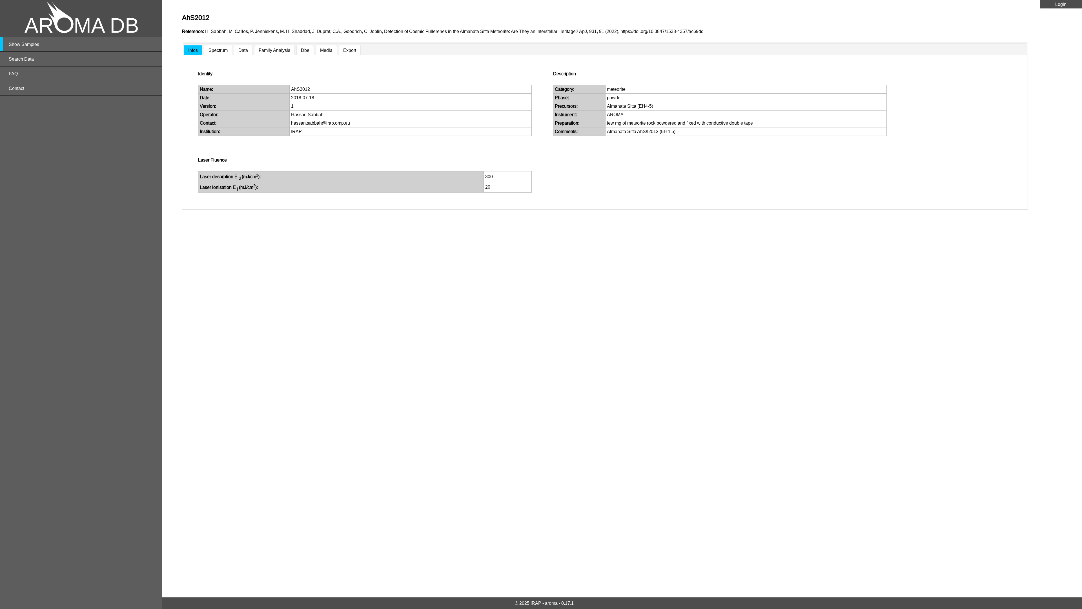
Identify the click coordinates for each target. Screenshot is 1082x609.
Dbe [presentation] (305, 50)
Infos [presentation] (193, 50)
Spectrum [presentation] (218, 50)
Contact (16, 88)
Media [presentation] (326, 50)
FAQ (13, 73)
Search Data (21, 58)
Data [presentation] (243, 50)
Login (1061, 4)
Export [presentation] (349, 50)
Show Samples (24, 44)
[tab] (193, 50)
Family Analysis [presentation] (274, 50)
